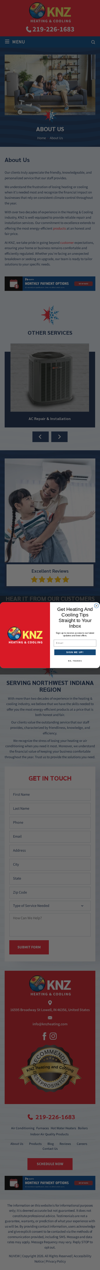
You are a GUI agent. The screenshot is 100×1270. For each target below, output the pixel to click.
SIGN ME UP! (74, 652)
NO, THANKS (75, 661)
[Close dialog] (96, 605)
